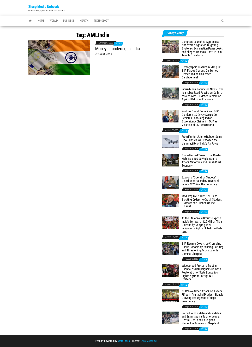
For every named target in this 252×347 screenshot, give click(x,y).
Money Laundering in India (117, 48)
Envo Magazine (149, 341)
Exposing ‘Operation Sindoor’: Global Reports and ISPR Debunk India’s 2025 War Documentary (200, 181)
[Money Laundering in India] (59, 57)
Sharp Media (105, 54)
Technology (101, 20)
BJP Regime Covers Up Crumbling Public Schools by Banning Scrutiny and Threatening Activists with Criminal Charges (203, 248)
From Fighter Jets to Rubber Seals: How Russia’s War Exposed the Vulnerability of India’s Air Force (202, 140)
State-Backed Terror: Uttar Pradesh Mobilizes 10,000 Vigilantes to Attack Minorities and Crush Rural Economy (202, 160)
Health (84, 20)
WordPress (124, 341)
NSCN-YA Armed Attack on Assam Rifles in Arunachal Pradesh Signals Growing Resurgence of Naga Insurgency (202, 296)
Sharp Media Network (43, 6)
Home (41, 20)
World (54, 20)
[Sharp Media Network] (30, 21)
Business (68, 20)
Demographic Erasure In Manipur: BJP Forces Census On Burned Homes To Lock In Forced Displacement (201, 72)
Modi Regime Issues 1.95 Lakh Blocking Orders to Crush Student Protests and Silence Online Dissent (201, 201)
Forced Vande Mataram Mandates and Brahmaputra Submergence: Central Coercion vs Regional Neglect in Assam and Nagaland (201, 318)
